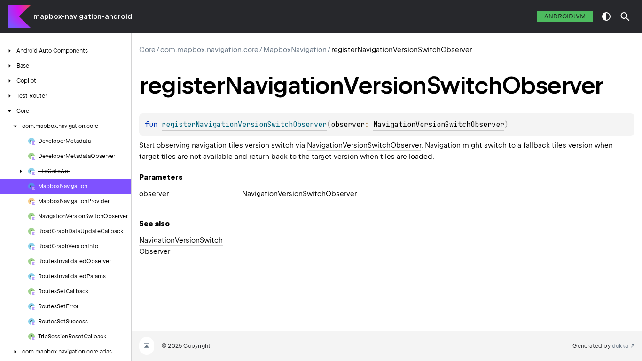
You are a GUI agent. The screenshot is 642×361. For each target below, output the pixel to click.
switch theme (606, 16)
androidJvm (565, 16)
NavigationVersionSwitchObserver (438, 124)
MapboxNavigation (295, 50)
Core (147, 50)
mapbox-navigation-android (82, 16)
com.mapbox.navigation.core (209, 50)
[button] (625, 16)
